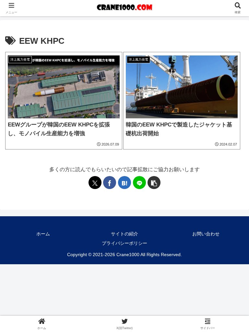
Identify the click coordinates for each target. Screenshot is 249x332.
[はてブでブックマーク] (124, 182)
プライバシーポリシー (124, 243)
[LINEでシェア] (139, 182)
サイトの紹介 (124, 233)
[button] (154, 182)
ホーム (43, 233)
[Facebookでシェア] (109, 182)
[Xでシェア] (95, 182)
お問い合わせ (205, 233)
